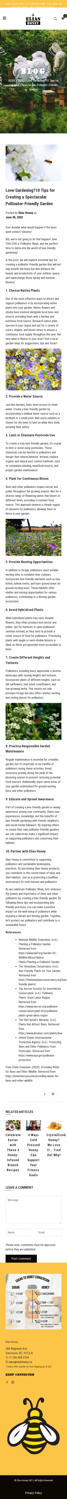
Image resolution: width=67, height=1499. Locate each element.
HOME (12, 80)
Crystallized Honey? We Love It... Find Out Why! (56, 1145)
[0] (61, 18)
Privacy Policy (33, 1493)
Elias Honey (12, 1341)
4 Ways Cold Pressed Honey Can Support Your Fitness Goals (33, 1155)
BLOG (21, 80)
